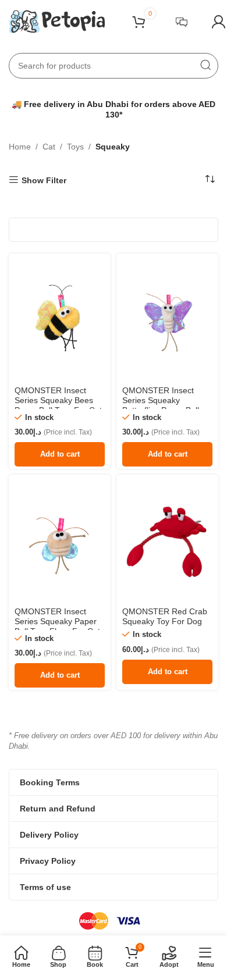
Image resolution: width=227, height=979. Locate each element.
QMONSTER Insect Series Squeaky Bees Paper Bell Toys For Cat (58, 400)
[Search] (205, 66)
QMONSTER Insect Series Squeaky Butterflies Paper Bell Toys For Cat (160, 405)
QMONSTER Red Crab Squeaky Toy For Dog (164, 616)
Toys (75, 146)
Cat (48, 146)
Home (20, 146)
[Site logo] (57, 21)
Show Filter (44, 180)
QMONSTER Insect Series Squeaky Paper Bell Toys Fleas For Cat (57, 621)
